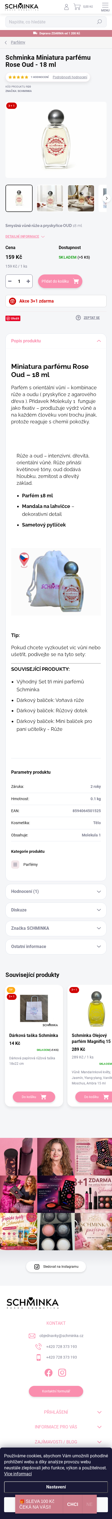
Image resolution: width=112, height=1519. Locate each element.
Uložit (15, 318)
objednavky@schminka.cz (61, 1335)
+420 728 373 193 (61, 1346)
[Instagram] (61, 1372)
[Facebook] (48, 1372)
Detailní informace (22, 236)
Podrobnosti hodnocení (70, 77)
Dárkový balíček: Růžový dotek (52, 710)
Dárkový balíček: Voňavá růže (50, 700)
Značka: (18, 90)
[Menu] (105, 7)
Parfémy (30, 864)
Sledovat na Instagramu (61, 1267)
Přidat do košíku (55, 281)
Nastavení (56, 1487)
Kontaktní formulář (56, 1391)
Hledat (99, 22)
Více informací (18, 1473)
